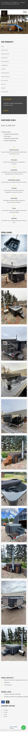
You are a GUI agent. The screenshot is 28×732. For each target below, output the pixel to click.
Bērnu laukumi (5, 54)
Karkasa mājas (5, 73)
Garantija (14, 198)
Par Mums (6, 710)
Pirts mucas (4, 50)
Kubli (2, 46)
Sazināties (5, 110)
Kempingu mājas (5, 76)
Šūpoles (3, 84)
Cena (14, 208)
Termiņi (14, 188)
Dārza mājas (4, 80)
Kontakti (5, 716)
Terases (3, 88)
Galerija (14, 218)
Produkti (5, 712)
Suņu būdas (4, 57)
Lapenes (3, 69)
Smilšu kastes (5, 61)
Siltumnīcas (4, 65)
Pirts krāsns (4, 92)
